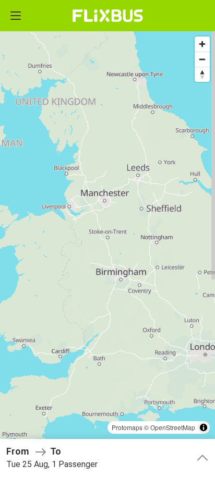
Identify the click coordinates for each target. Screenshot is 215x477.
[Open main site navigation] (15, 15)
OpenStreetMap (172, 427)
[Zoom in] (202, 44)
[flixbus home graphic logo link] (107, 15)
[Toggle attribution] (203, 427)
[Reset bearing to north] (202, 74)
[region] (107, 238)
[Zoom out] (202, 59)
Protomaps (127, 427)
